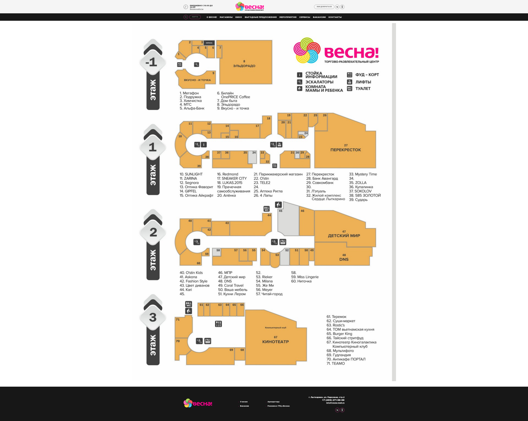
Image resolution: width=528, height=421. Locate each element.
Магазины (226, 17)
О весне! (212, 17)
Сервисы (304, 17)
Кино (238, 17)
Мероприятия (287, 17)
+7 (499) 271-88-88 (333, 400)
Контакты (335, 17)
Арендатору (274, 402)
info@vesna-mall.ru (335, 403)
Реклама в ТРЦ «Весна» (279, 406)
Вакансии (319, 17)
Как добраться (324, 6)
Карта (195, 17)
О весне (244, 402)
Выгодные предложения (261, 17)
